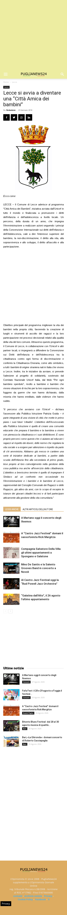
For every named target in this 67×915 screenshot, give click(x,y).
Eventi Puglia (28, 713)
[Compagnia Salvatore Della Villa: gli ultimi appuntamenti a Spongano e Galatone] (11, 552)
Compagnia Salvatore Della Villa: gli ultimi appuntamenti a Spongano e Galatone (41, 552)
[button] (62, 74)
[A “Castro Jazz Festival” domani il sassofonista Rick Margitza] (11, 537)
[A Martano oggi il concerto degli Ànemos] (11, 521)
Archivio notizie (33, 896)
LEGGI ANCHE (12, 509)
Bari (24, 728)
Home (6, 82)
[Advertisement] (33, 35)
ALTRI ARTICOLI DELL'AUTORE (38, 509)
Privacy (48, 896)
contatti (17, 896)
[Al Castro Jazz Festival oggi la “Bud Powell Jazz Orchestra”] (11, 583)
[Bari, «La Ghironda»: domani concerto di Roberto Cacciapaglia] (11, 741)
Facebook (40, 899)
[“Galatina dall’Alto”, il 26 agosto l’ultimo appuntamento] (11, 599)
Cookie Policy (25, 899)
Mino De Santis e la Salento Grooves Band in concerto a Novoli (38, 568)
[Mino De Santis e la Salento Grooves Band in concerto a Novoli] (11, 568)
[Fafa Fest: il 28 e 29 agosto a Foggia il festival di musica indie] (11, 694)
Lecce (14, 82)
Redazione (11, 110)
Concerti (26, 682)
